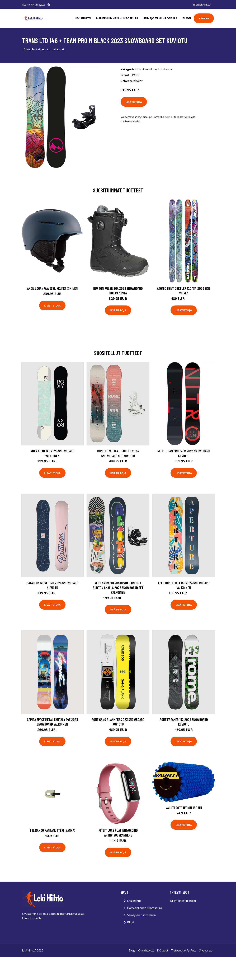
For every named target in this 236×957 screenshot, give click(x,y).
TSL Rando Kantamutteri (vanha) (52, 830)
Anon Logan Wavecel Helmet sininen (52, 288)
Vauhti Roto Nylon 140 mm (184, 807)
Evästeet (162, 950)
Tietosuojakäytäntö (183, 950)
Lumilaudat (56, 49)
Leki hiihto (83, 18)
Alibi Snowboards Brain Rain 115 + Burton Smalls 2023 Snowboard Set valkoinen (118, 587)
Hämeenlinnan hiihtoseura (117, 18)
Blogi (187, 18)
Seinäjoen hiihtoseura (160, 18)
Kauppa (204, 18)
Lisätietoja (134, 102)
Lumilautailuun (36, 49)
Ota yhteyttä (146, 950)
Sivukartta (206, 950)
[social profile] (48, 4)
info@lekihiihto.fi (202, 4)
